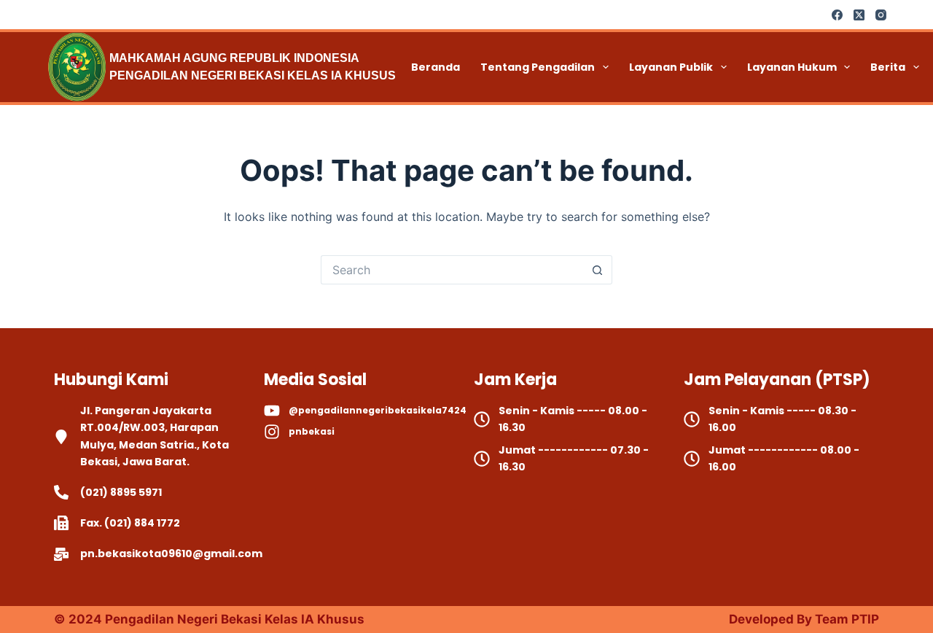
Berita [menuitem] (887, 67)
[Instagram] (880, 14)
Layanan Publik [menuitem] (671, 67)
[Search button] (597, 269)
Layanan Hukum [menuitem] (792, 67)
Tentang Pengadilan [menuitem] (537, 67)
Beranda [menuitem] (435, 67)
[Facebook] (837, 14)
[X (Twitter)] (859, 14)
